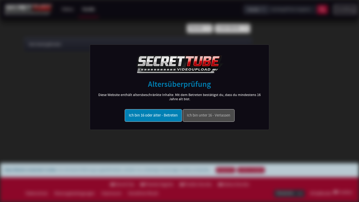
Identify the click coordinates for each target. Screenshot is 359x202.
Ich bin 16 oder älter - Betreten (153, 115)
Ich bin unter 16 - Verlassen (208, 115)
